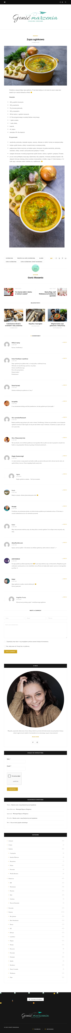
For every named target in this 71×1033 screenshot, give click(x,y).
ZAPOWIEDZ (16, 559)
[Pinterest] (3, 105)
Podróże (11, 849)
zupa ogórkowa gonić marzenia (31, 261)
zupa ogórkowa (11, 261)
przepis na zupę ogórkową (26, 258)
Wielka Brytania (14, 873)
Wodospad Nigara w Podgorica (23, 809)
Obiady (12, 945)
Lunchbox (12, 936)
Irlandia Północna (14, 857)
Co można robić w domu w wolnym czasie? (23, 293)
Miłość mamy (16, 343)
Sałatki (11, 961)
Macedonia (13, 861)
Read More (35, 736)
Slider (41, 258)
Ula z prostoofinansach (19, 417)
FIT (11, 928)
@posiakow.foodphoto (36, 999)
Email (9, 766)
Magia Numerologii (18, 456)
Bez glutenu (13, 916)
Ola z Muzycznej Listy (18, 438)
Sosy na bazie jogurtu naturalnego (19, 822)
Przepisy (35, 35)
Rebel (13, 579)
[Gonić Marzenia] (35, 17)
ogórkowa (9, 258)
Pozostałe (12, 869)
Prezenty (12, 891)
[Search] (65, 2)
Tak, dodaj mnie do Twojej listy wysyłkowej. (18, 646)
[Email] (3, 110)
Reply (65, 342)
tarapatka (15, 401)
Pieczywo (12, 949)
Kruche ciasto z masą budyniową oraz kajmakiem (23, 805)
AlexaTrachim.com (17, 543)
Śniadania (12, 965)
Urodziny (12, 899)
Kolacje (12, 932)
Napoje (11, 941)
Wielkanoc (12, 973)
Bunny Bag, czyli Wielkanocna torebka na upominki (47, 294)
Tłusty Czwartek (14, 969)
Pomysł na (11, 878)
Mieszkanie (13, 887)
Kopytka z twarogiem (35, 324)
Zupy (11, 977)
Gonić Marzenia (35, 277)
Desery (11, 924)
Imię (8, 759)
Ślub (11, 895)
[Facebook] (3, 96)
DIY (11, 883)
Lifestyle (11, 841)
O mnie (10, 845)
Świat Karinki (16, 385)
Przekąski (12, 957)
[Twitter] (3, 100)
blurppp (14, 506)
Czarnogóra (13, 853)
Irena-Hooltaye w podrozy (20, 359)
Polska (11, 865)
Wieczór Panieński (14, 903)
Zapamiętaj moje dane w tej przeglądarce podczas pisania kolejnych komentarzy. (28, 641)
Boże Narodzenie (14, 920)
